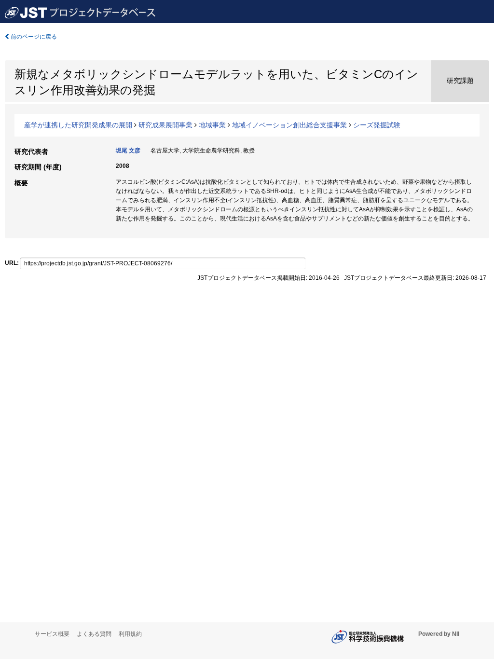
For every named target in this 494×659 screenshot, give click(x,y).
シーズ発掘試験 (376, 125)
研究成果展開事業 (165, 125)
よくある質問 (94, 634)
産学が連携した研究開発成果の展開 (78, 125)
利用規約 (130, 634)
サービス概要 (52, 634)
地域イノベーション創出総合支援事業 (289, 125)
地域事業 (212, 125)
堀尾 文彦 (128, 150)
